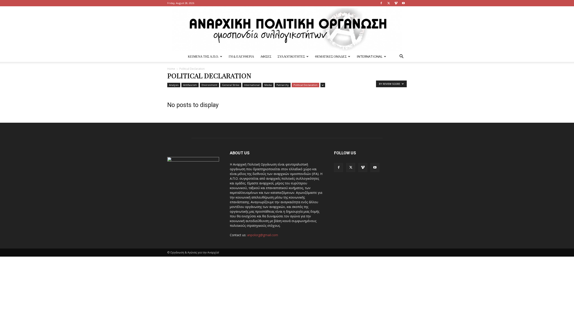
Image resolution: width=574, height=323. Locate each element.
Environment (209, 85)
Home (171, 69)
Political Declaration (305, 85)
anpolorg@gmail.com (262, 235)
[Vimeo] (396, 3)
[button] (401, 57)
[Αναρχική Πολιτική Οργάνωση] (287, 28)
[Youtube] (403, 3)
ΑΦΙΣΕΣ (265, 56)
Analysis (173, 85)
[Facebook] (381, 3)
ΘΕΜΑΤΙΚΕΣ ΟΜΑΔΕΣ (331, 56)
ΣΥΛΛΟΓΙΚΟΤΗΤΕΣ (291, 56)
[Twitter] (388, 3)
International (370, 56)
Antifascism (190, 85)
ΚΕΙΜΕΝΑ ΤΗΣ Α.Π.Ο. (203, 56)
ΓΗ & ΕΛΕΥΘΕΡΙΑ (241, 56)
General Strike (230, 85)
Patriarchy (282, 85)
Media (268, 85)
